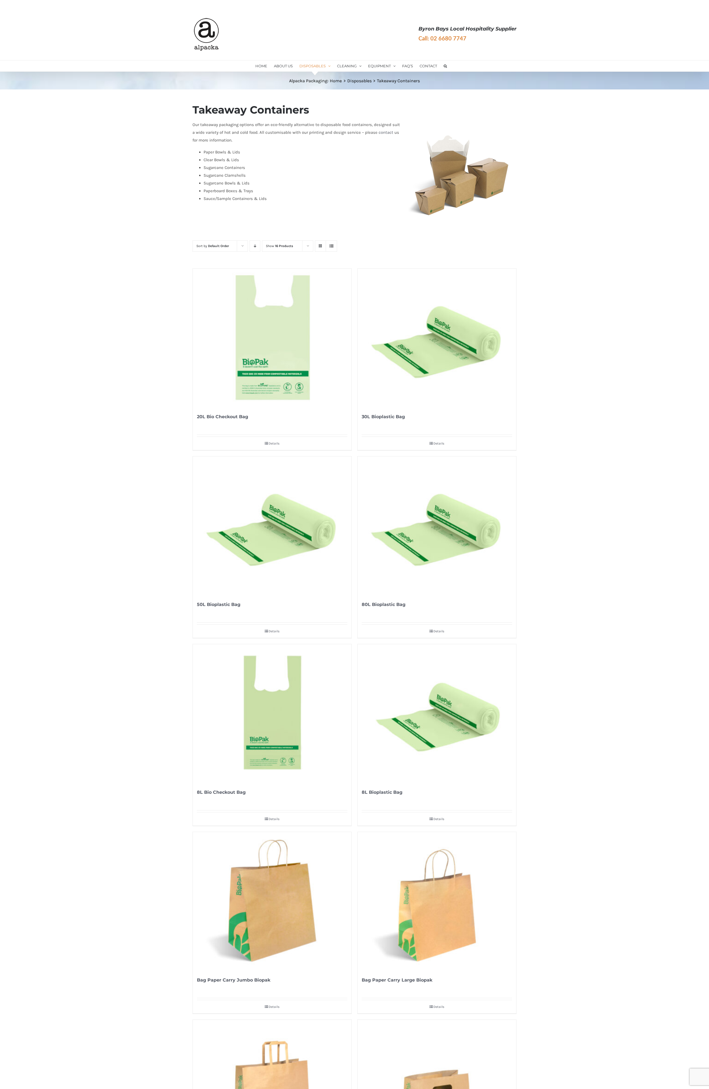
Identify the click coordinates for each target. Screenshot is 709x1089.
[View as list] (331, 246)
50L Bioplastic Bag (218, 604)
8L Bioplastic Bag (382, 792)
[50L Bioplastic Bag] (272, 525)
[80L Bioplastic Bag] (437, 525)
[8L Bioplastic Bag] (437, 713)
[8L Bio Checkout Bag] (272, 713)
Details (274, 443)
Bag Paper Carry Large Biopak (397, 980)
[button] (445, 65)
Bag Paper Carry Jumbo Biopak (233, 980)
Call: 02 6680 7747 (442, 39)
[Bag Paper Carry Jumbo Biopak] (272, 901)
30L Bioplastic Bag (383, 416)
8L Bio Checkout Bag (221, 792)
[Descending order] (255, 246)
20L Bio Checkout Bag (222, 416)
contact (386, 132)
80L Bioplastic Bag (383, 604)
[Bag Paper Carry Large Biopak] (437, 901)
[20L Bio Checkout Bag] (272, 338)
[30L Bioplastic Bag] (437, 338)
